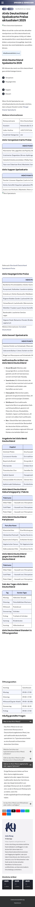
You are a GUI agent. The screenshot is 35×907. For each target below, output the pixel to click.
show (17, 53)
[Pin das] (18, 810)
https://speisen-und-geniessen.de (15, 841)
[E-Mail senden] (4, 810)
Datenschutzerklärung (17, 899)
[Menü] (2, 2)
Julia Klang (9, 836)
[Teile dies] (9, 810)
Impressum (17, 903)
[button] (9, 2)
